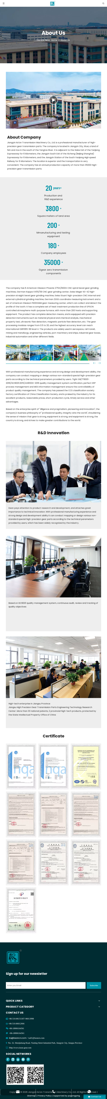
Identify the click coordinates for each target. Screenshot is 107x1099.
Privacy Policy (44, 1095)
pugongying (74, 1095)
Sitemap (31, 1095)
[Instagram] (23, 1059)
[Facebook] (8, 1059)
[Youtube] (18, 1059)
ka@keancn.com (18, 1038)
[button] (99, 363)
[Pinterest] (28, 1059)
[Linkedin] (13, 1059)
